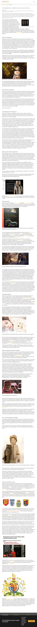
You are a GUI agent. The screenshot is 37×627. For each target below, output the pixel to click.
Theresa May (11, 561)
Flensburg (9, 515)
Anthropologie (18, 32)
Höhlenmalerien (20, 240)
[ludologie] (5, 2)
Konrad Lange (13, 283)
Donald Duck (11, 340)
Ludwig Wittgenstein (18, 355)
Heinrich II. (27, 492)
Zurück (3, 609)
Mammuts (21, 233)
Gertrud (23, 488)
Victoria (28, 598)
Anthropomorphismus (27, 298)
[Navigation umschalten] (34, 2)
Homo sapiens (12, 234)
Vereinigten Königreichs (10, 598)
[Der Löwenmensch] (25, 22)
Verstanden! (31, 621)
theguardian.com (10, 563)
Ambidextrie (4, 407)
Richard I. (11, 493)
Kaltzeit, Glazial (31, 232)
